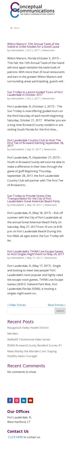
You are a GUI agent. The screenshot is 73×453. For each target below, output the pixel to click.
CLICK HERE (15, 437)
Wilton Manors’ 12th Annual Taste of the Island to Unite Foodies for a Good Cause (33, 45)
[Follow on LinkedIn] (23, 400)
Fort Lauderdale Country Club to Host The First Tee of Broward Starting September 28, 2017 (35, 143)
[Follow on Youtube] (30, 400)
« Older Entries (16, 305)
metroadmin (17, 50)
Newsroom (48, 50)
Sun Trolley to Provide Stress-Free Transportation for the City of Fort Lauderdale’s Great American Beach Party (33, 198)
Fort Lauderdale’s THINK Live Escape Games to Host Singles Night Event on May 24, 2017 (35, 253)
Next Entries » (57, 305)
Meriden (12, 333)
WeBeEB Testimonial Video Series (28, 339)
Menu (16, 28)
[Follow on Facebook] (10, 400)
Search (60, 310)
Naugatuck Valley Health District (28, 327)
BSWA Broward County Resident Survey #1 (34, 345)
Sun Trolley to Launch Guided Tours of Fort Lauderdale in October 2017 (35, 93)
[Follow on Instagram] (17, 400)
